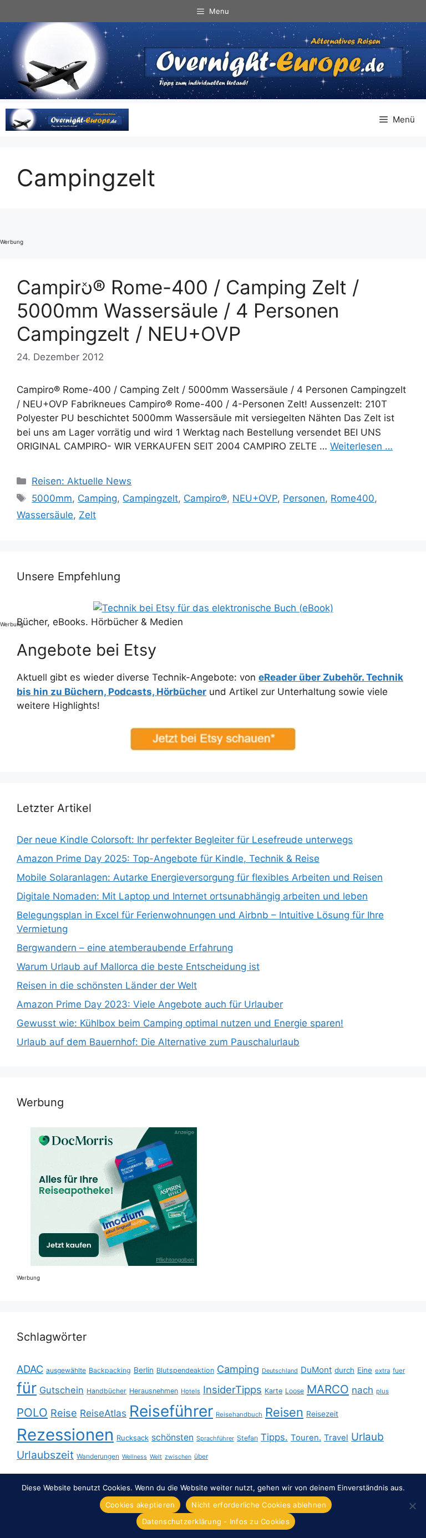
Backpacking (110, 1370)
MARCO (328, 1389)
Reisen (284, 1412)
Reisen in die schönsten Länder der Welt (107, 985)
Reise (63, 1413)
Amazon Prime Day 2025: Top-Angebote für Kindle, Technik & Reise (168, 858)
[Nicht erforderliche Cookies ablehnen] (412, 1505)
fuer (399, 1370)
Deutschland (280, 1371)
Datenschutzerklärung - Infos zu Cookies (216, 1521)
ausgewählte (66, 1370)
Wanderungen (98, 1456)
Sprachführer (215, 1438)
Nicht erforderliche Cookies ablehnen (258, 1504)
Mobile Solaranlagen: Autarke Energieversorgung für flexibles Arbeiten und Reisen (200, 877)
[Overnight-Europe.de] (67, 119)
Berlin (144, 1370)
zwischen (178, 1456)
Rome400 (352, 498)
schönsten (172, 1437)
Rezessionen (65, 1434)
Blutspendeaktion (185, 1370)
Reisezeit (322, 1413)
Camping (97, 498)
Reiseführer (171, 1411)
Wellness (134, 1456)
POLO (32, 1412)
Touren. (306, 1438)
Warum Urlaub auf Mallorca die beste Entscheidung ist (138, 966)
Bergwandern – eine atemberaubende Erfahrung (125, 947)
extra (382, 1371)
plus (382, 1391)
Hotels (190, 1391)
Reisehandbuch (239, 1414)
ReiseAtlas (103, 1413)
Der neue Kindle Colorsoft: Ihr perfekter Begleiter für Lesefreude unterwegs (185, 839)
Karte (273, 1391)
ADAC (30, 1369)
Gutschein (61, 1390)
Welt (156, 1456)
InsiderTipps (232, 1389)
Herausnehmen (153, 1391)
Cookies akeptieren (140, 1504)
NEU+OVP (254, 498)
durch (344, 1370)
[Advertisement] (44, 446)
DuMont (316, 1370)
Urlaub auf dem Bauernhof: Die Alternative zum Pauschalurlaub (158, 1042)
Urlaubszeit (45, 1455)
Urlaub (367, 1436)
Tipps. (274, 1437)
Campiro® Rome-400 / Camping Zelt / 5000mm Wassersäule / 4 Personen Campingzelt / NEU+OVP (188, 310)
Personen (304, 498)
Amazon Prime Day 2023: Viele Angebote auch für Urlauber (150, 1004)
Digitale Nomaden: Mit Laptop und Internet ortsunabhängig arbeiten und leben (192, 896)
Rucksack (132, 1437)
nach (362, 1390)
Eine (364, 1370)
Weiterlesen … (361, 446)
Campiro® (205, 498)
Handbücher (106, 1391)
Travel (336, 1438)
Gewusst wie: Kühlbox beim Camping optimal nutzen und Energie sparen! (180, 1023)
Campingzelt (150, 498)
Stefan (247, 1438)
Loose (294, 1391)
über (201, 1456)
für (27, 1388)
